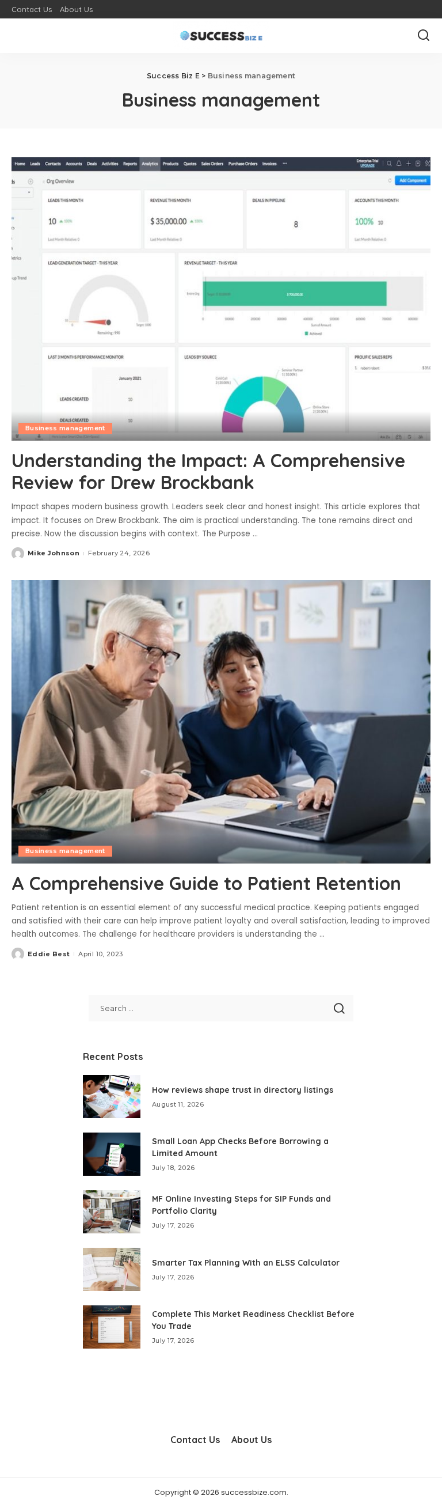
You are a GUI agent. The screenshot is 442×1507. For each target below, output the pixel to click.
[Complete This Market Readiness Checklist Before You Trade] (111, 1327)
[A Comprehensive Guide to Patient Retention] (221, 722)
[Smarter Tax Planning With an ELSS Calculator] (111, 1269)
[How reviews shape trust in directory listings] (111, 1096)
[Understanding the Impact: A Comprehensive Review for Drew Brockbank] (221, 299)
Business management (65, 428)
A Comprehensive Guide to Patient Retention (206, 883)
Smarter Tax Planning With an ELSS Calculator (246, 1263)
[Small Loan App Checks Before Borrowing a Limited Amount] (111, 1154)
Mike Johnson (53, 553)
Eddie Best (49, 954)
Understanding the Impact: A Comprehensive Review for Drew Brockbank (208, 471)
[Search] (423, 35)
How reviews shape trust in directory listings (242, 1090)
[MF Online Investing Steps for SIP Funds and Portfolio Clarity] (111, 1211)
